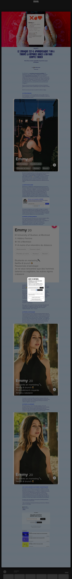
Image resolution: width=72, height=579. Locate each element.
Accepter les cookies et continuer (36, 297)
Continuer (41, 287)
